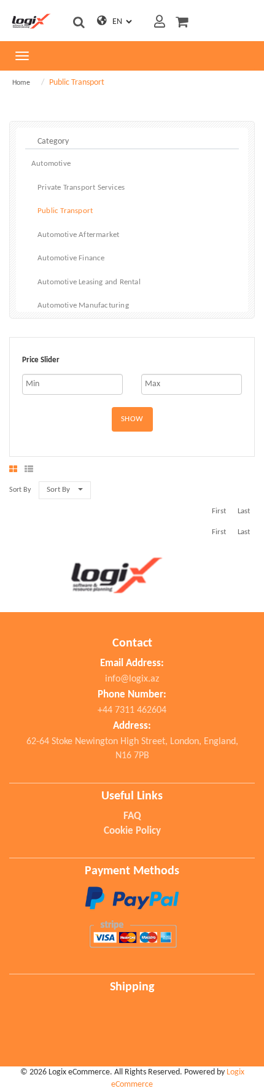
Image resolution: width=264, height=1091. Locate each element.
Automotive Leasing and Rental (89, 282)
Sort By (58, 490)
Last (244, 511)
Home (21, 83)
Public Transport (65, 211)
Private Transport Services (81, 188)
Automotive (51, 164)
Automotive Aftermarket (78, 235)
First (219, 511)
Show (132, 419)
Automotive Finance (71, 258)
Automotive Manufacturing (83, 305)
